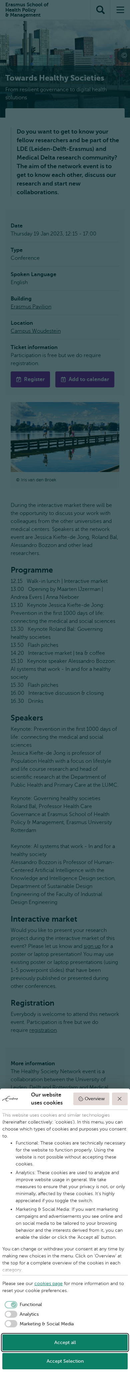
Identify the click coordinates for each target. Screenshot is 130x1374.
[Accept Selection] (120, 1099)
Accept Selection (65, 1361)
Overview (95, 1098)
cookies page (48, 1283)
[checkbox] (22, 1304)
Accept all (65, 1342)
